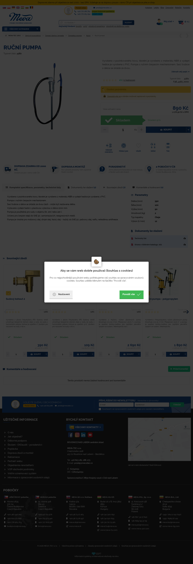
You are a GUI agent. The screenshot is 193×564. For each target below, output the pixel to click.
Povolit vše (128, 294)
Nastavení (64, 294)
